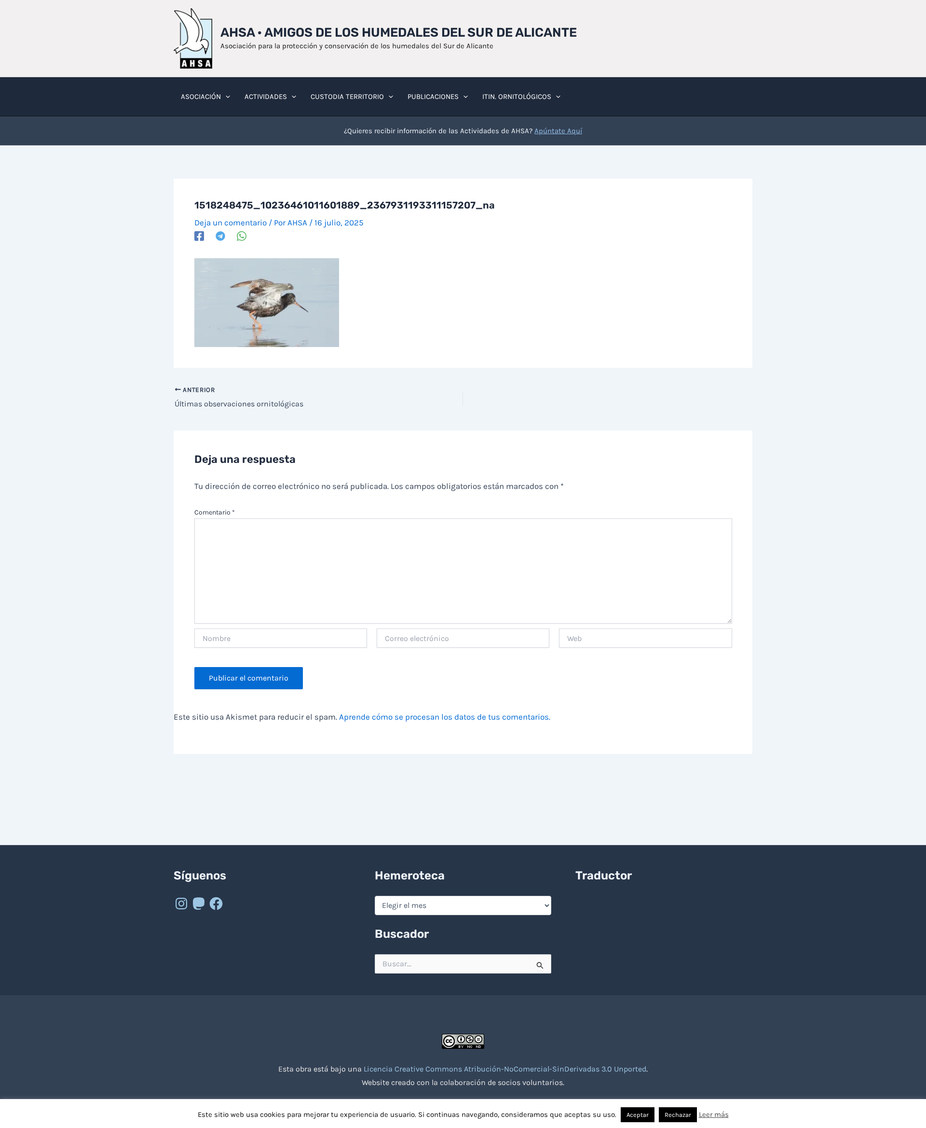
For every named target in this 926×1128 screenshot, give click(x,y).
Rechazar (678, 1114)
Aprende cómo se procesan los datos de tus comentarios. (444, 717)
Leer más (714, 1114)
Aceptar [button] (637, 1114)
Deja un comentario (230, 222)
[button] (225, 96)
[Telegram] (220, 235)
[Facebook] (199, 235)
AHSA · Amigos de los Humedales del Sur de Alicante (398, 32)
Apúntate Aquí (558, 130)
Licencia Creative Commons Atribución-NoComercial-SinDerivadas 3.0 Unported (505, 1068)
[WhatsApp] (241, 235)
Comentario (214, 512)
